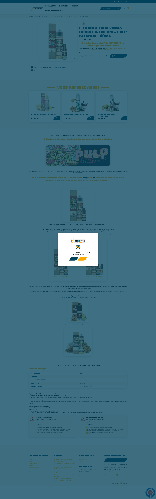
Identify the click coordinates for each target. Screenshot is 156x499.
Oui (82, 259)
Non (73, 259)
